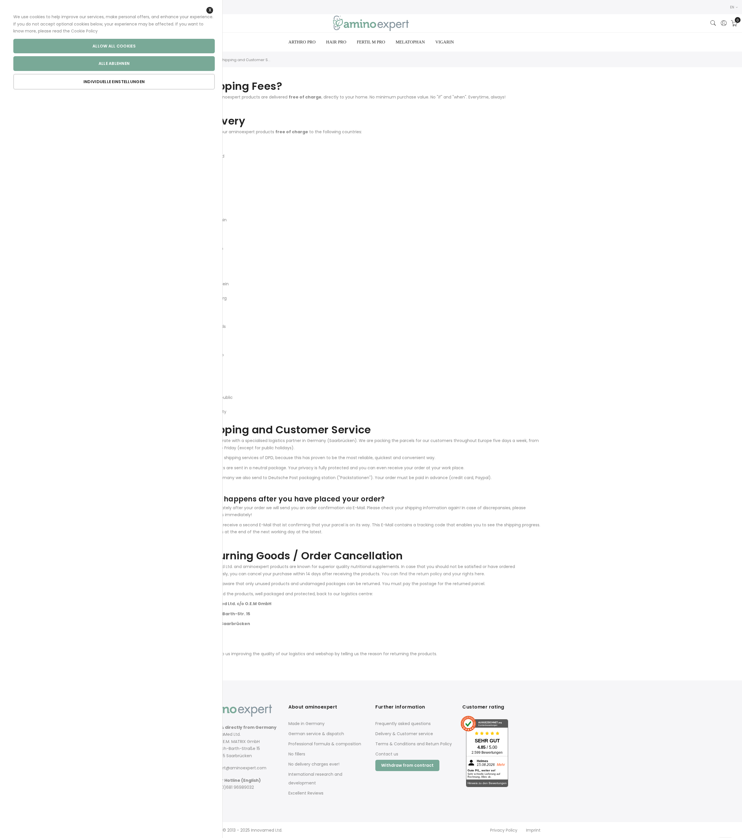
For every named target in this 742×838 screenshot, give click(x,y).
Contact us (386, 754)
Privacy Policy (503, 830)
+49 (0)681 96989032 (232, 787)
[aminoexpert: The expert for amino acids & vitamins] (371, 23)
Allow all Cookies (114, 46)
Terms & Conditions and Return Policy (413, 744)
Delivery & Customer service (404, 734)
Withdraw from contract (407, 765)
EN (732, 7)
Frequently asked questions (403, 723)
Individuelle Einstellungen (114, 82)
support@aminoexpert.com (238, 768)
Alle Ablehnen (114, 63)
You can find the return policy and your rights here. (433, 574)
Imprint (533, 830)
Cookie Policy (84, 31)
